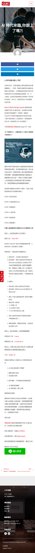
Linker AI (12, 355)
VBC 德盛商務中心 (9, 496)
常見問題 (6, 509)
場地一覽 (6, 511)
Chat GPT (15, 238)
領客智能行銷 (11, 127)
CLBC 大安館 (8, 494)
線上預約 (6, 506)
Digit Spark (20, 107)
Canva (17, 336)
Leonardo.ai (19, 341)
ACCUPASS (10, 107)
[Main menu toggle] (31, 4)
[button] (17, 64)
